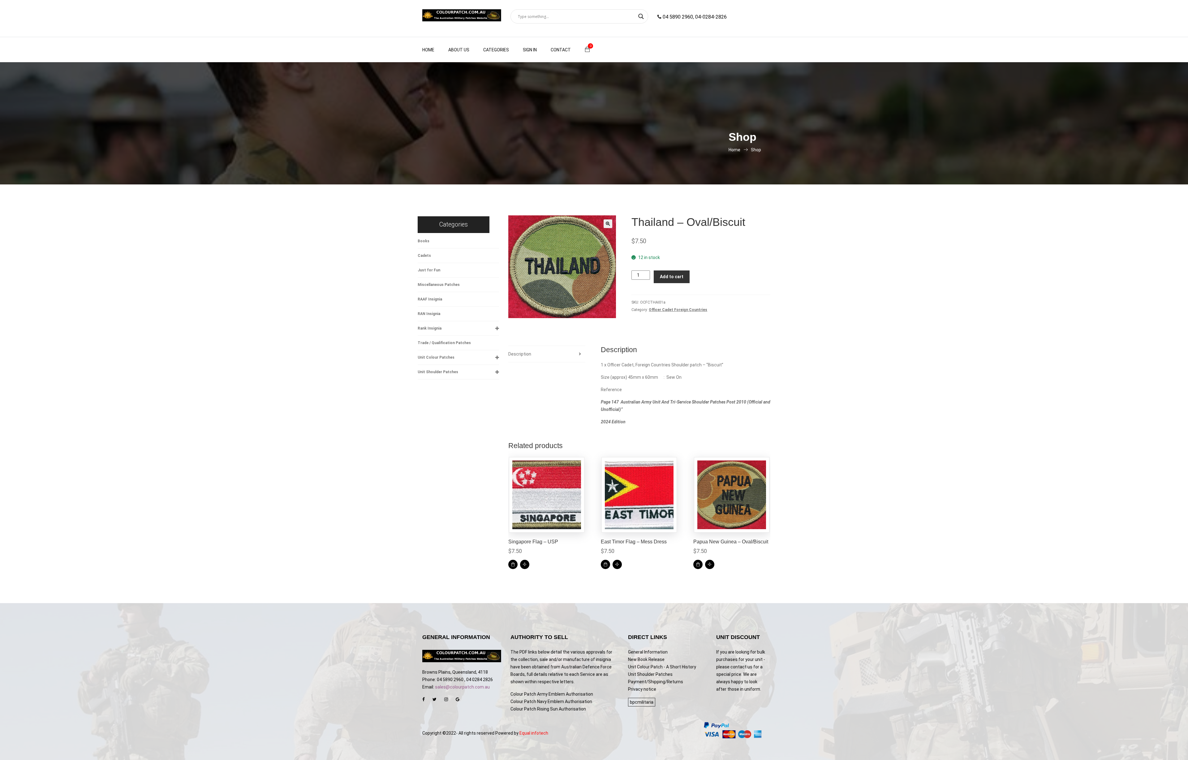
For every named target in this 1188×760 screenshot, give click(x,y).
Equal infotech (533, 733)
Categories (496, 49)
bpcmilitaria (641, 702)
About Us (458, 49)
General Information (648, 652)
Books (423, 241)
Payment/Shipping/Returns (655, 681)
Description (519, 354)
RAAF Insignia (430, 299)
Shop (756, 149)
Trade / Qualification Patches (444, 343)
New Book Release (646, 659)
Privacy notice (642, 689)
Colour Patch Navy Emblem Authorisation (551, 701)
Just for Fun (429, 270)
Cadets (424, 255)
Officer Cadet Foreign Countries (678, 310)
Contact (561, 49)
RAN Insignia (429, 314)
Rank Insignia (429, 328)
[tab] (546, 354)
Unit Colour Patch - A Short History (662, 666)
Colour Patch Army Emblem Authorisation (551, 694)
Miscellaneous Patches (439, 285)
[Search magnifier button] (641, 16)
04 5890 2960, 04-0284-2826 (694, 17)
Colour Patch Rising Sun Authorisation (548, 708)
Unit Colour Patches (436, 357)
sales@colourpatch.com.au (462, 686)
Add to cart (671, 276)
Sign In (530, 49)
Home (428, 49)
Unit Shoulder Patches (438, 372)
